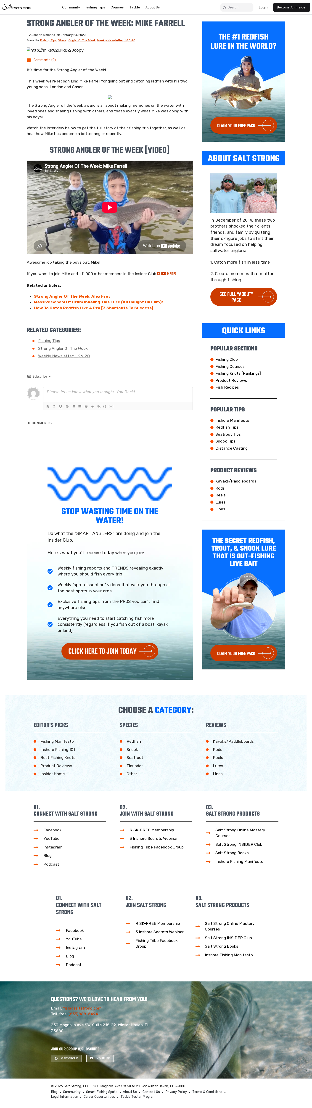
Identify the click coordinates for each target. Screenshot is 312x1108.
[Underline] (60, 406)
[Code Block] (92, 406)
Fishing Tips (48, 40)
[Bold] (48, 406)
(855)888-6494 (83, 1014)
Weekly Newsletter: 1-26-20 (116, 40)
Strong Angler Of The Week (77, 40)
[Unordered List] (80, 406)
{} (104, 406)
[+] (111, 406)
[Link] (99, 406)
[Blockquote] (86, 406)
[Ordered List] (73, 406)
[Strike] (67, 406)
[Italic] (54, 406)
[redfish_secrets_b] (110, 97)
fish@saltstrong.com (82, 1008)
